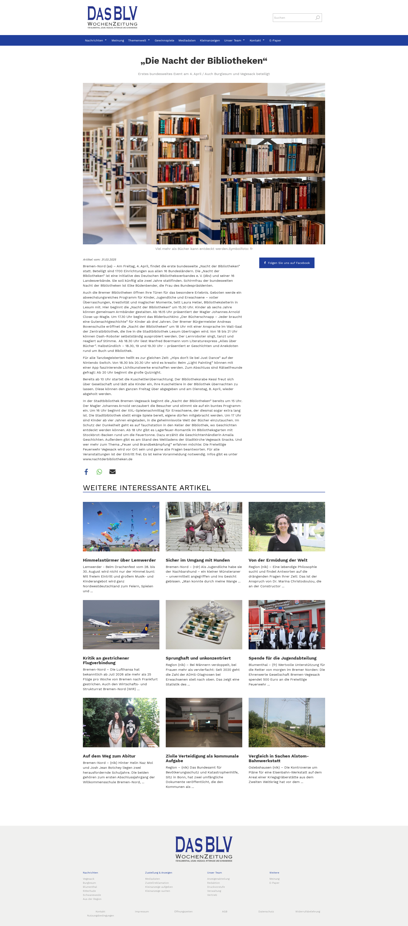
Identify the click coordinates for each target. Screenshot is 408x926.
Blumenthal (90, 886)
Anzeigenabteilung (218, 878)
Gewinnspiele (164, 40)
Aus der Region (92, 899)
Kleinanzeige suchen (157, 890)
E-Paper (275, 40)
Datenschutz (266, 911)
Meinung (118, 40)
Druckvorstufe (216, 886)
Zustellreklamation (157, 882)
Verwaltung (214, 890)
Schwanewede (92, 894)
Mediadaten (187, 40)
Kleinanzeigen (210, 40)
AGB (224, 911)
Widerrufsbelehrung (307, 911)
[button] (86, 472)
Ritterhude (89, 890)
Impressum (142, 911)
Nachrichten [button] (94, 40)
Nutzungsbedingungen (100, 915)
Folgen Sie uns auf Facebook (289, 263)
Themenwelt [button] (137, 40)
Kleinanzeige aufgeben (159, 886)
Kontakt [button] (256, 40)
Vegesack (88, 878)
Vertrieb (212, 894)
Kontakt (100, 911)
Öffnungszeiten (183, 911)
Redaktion (213, 882)
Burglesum (89, 882)
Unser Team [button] (233, 40)
